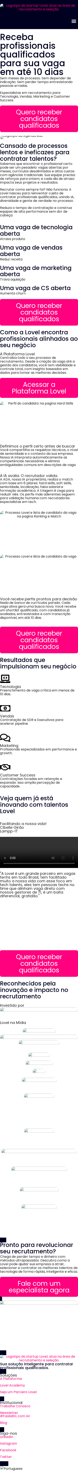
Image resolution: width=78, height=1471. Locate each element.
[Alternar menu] (74, 21)
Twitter (6, 1456)
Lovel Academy (12, 1385)
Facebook (8, 1450)
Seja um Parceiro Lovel (18, 1392)
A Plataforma (11, 1378)
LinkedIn (6, 1436)
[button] (4, 879)
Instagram (8, 1443)
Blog (3, 1422)
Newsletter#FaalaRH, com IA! (15, 1414)
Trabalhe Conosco (15, 1406)
